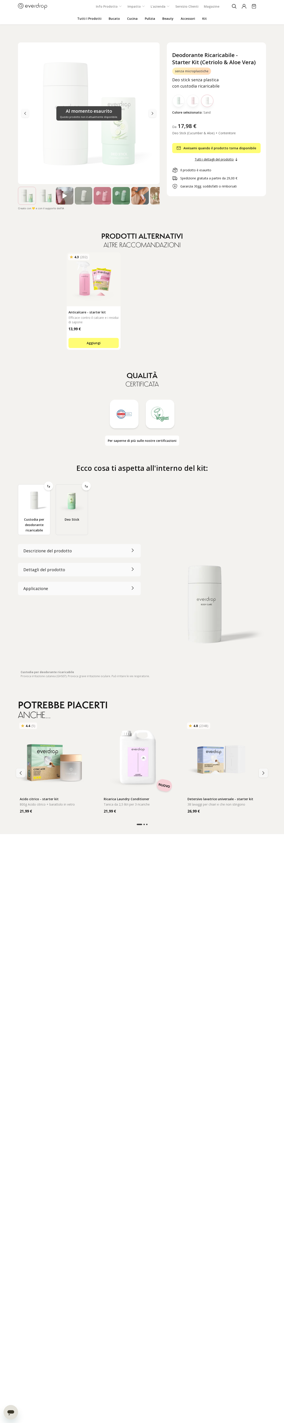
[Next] (25, 113)
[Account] (244, 6)
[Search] (234, 6)
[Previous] (152, 113)
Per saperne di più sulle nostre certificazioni (142, 440)
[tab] (34, 509)
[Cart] (254, 6)
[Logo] (32, 6)
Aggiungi (94, 343)
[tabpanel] (142, 611)
